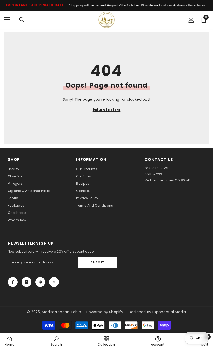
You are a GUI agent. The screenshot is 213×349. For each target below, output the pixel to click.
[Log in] (191, 20)
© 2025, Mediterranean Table (54, 311)
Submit (97, 262)
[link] (56, 341)
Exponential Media (169, 311)
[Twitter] (54, 282)
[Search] (22, 20)
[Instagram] (26, 282)
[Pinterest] (40, 282)
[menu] (7, 20)
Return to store (107, 109)
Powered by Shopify (105, 311)
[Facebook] (13, 282)
